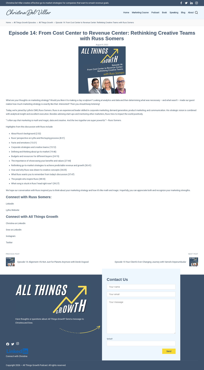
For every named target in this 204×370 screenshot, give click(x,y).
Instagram (10, 236)
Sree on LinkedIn (13, 229)
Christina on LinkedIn (16, 223)
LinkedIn (10, 203)
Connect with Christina (16, 356)
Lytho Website (12, 210)
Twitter (9, 242)
